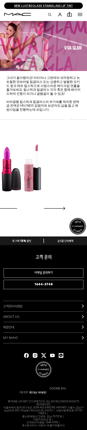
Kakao (61, 355)
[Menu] (80, 14)
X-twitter (43, 355)
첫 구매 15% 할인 (21, 241)
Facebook (26, 355)
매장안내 (8, 327)
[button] (80, 14)
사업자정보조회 (42, 419)
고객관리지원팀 (12, 306)
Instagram (35, 355)
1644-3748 (43, 284)
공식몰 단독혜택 (65, 241)
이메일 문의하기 (43, 272)
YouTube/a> (52, 355)
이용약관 (23, 392)
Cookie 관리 (57, 388)
